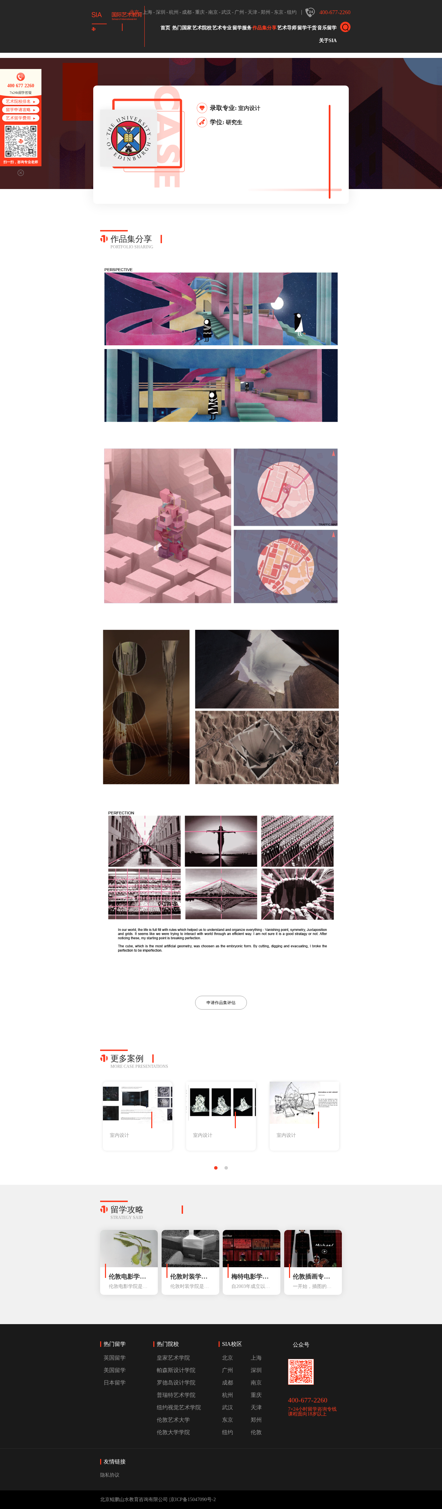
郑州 (265, 12)
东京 (279, 12)
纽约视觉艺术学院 (179, 1407)
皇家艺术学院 (173, 1358)
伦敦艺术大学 (173, 1420)
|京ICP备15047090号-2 (192, 1499)
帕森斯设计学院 (176, 1370)
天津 (252, 12)
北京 (134, 12)
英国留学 (115, 1358)
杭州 (174, 12)
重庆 (200, 12)
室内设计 (249, 108)
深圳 (160, 12)
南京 (213, 12)
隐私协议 (109, 1475)
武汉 (226, 12)
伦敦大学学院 (173, 1432)
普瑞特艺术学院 (176, 1395)
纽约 (292, 12)
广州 (239, 12)
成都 (187, 12)
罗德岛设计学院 (176, 1383)
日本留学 (115, 1383)
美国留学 (115, 1370)
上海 (147, 12)
